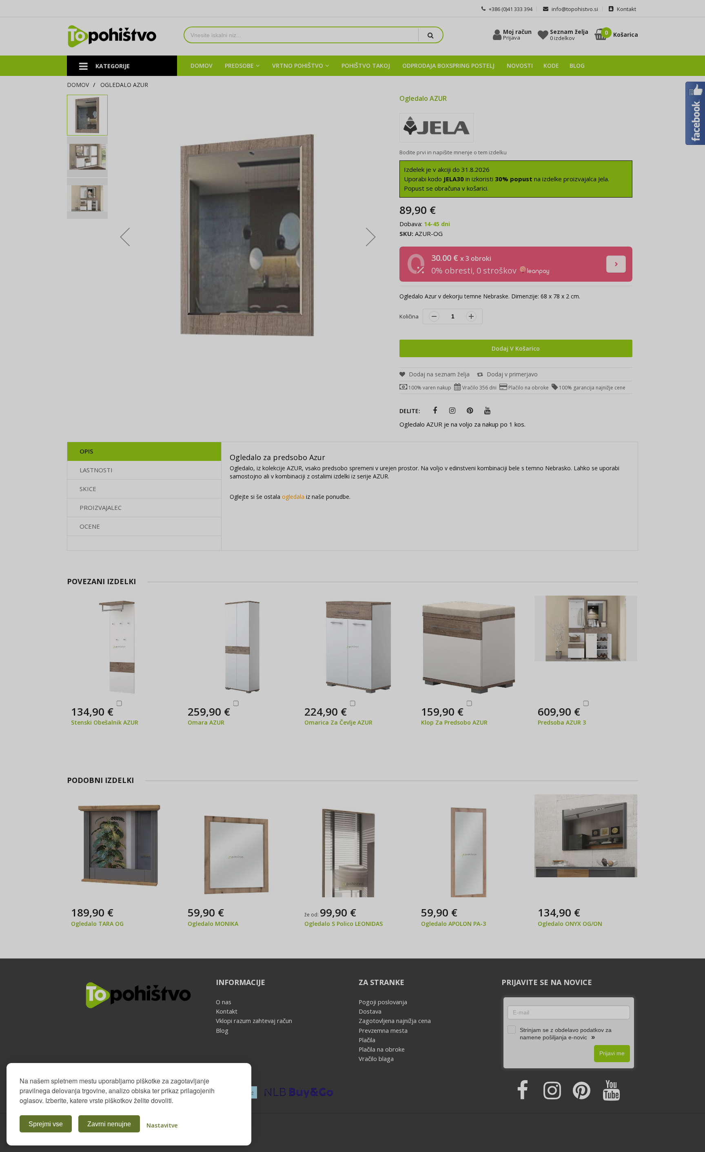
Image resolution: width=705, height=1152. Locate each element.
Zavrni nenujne (109, 1124)
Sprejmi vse (46, 1124)
